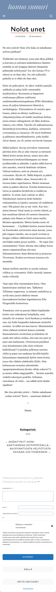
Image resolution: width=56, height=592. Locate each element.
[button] (52, 526)
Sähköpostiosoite (10, 515)
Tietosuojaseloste (28, 588)
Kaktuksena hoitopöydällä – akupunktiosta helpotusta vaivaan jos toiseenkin (29, 449)
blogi (28, 434)
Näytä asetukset (28, 582)
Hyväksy (28, 557)
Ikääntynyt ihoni (19, 441)
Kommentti (8, 488)
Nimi (5, 507)
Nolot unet (28, 29)
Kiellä (28, 569)
